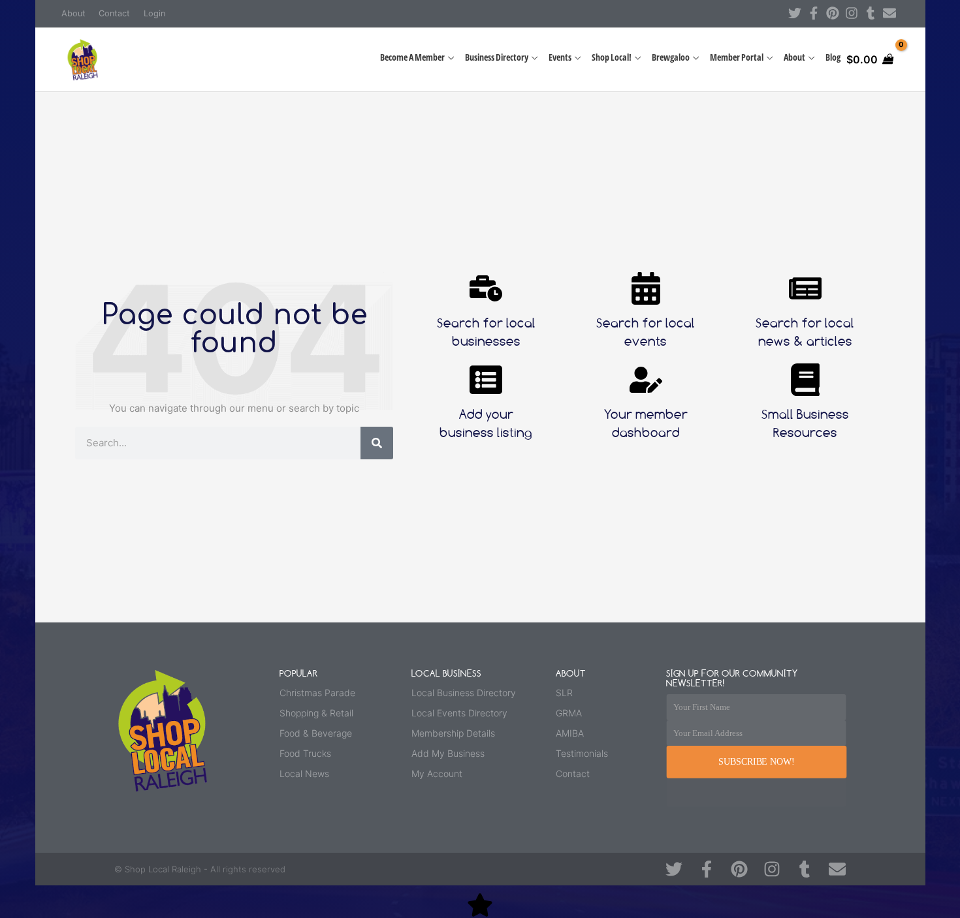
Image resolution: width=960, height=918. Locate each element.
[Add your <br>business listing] (486, 379)
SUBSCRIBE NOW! (756, 762)
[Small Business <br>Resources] (805, 379)
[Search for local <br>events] (646, 288)
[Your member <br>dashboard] (646, 379)
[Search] (376, 443)
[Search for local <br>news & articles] (805, 288)
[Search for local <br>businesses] (486, 288)
